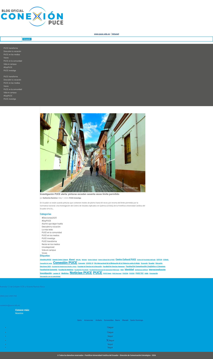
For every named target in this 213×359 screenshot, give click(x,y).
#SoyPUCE (8, 67)
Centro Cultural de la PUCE (106, 260)
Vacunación (153, 273)
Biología (84, 260)
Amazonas (88, 320)
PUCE (97, 272)
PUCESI (131, 273)
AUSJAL (78, 260)
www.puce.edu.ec (102, 34)
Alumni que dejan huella (52, 224)
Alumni (72, 259)
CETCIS (159, 260)
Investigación (46, 273)
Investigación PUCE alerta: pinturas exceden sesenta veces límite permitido (79, 194)
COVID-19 (89, 263)
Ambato (98, 320)
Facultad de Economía (48, 270)
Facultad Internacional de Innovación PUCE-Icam (104, 270)
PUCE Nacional (116, 273)
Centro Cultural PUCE (126, 259)
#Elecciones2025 (49, 218)
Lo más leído (47, 229)
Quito (146, 273)
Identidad (129, 269)
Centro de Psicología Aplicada (146, 260)
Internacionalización (157, 270)
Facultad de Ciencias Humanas (114, 266)
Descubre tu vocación (12, 51)
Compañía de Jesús (46, 263)
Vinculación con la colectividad (50, 276)
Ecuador (151, 263)
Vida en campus (10, 64)
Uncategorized (48, 247)
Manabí (125, 320)
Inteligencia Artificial (141, 270)
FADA (122, 270)
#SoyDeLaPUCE (45, 260)
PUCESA (125, 273)
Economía (144, 263)
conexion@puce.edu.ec (10, 305)
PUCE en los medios (12, 54)
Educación (159, 263)
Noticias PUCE (81, 272)
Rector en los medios (51, 244)
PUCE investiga (10, 70)
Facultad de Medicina (65, 270)
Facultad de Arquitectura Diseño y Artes (64, 266)
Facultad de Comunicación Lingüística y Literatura (145, 266)
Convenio (81, 263)
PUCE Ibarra (107, 273)
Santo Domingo (136, 320)
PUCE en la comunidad (13, 61)
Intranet (115, 34)
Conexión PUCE (65, 262)
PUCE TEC (139, 273)
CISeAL (166, 260)
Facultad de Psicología (81, 270)
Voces (6, 58)
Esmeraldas (109, 320)
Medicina (65, 273)
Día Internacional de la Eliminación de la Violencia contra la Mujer (117, 263)
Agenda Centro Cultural (60, 260)
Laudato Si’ (56, 273)
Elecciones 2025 (45, 266)
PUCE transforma (11, 48)
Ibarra (117, 320)
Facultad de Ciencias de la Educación (90, 266)
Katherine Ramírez (50, 198)
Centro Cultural (92, 260)
